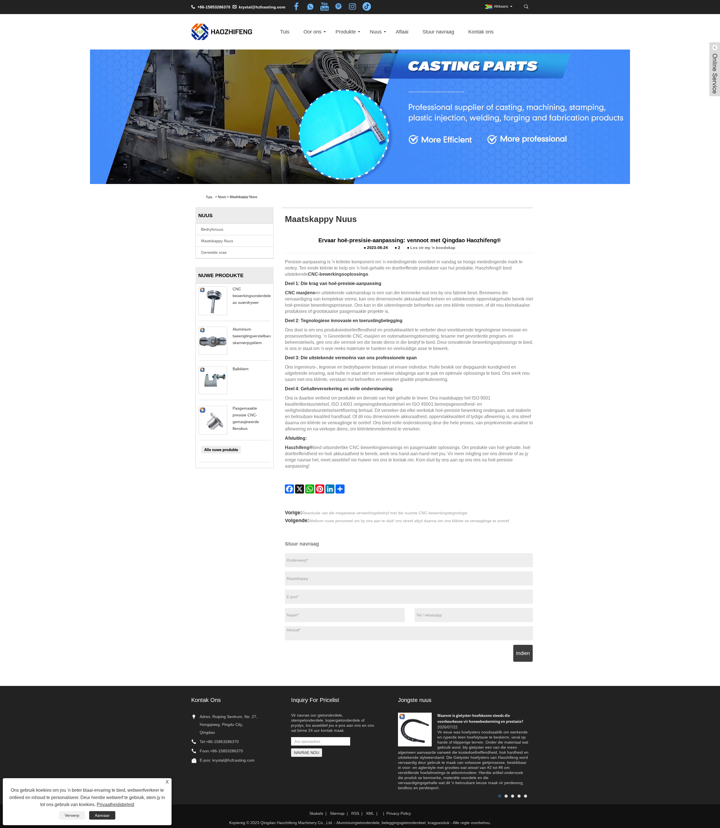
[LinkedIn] (329, 488)
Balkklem (241, 369)
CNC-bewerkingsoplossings (338, 274)
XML (370, 813)
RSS (355, 813)
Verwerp (72, 815)
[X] (299, 488)
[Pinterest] (319, 488)
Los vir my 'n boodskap (432, 247)
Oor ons (312, 32)
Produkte (346, 32)
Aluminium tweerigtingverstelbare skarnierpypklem (252, 336)
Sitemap (337, 813)
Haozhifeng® (299, 447)
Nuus (376, 32)
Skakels (316, 813)
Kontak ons (481, 32)
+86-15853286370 (222, 741)
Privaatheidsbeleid (115, 804)
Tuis (284, 32)
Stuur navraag (438, 32)
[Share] (340, 488)
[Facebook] (289, 488)
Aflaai (402, 32)
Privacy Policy (398, 813)
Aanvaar (102, 815)
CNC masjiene (300, 292)
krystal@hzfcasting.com (262, 7)
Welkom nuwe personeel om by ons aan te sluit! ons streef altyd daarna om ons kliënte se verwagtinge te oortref (409, 521)
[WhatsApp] (309, 488)
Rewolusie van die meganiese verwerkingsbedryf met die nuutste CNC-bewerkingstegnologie (384, 513)
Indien (523, 653)
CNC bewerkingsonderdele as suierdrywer (252, 296)
